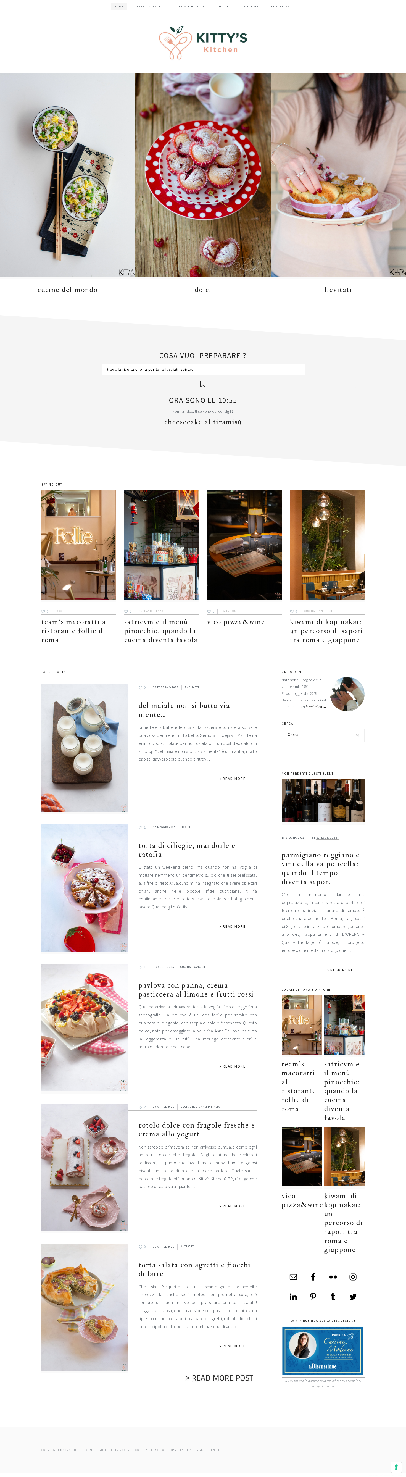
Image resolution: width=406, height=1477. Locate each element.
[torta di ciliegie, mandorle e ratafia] (84, 889)
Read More (234, 778)
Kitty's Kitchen (203, 42)
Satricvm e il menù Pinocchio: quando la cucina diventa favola (161, 630)
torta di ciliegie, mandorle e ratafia (187, 850)
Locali (60, 611)
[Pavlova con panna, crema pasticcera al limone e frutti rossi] (84, 1029)
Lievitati (338, 289)
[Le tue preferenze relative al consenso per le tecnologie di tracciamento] (396, 1467)
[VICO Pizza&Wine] (244, 546)
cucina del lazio (151, 611)
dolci (203, 289)
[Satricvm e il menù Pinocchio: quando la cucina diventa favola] (161, 546)
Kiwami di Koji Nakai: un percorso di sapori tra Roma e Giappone (326, 630)
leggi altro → (316, 707)
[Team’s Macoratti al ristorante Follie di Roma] (78, 546)
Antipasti (192, 687)
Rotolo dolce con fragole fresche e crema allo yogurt (197, 1130)
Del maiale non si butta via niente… (184, 710)
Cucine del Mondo (68, 289)
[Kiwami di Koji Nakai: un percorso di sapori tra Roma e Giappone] (327, 546)
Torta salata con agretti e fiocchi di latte (195, 1269)
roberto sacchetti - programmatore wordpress (387, 1475)
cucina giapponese (318, 611)
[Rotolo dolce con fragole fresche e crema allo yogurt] (84, 1168)
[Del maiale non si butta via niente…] (84, 749)
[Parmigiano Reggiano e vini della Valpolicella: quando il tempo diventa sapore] (323, 802)
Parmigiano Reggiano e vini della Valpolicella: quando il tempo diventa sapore (321, 868)
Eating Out (230, 611)
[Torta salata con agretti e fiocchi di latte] (84, 1308)
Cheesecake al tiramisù (203, 422)
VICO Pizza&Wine (236, 621)
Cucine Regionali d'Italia (200, 1106)
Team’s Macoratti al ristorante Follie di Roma (75, 630)
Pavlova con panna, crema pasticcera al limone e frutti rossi (196, 990)
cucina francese (193, 967)
